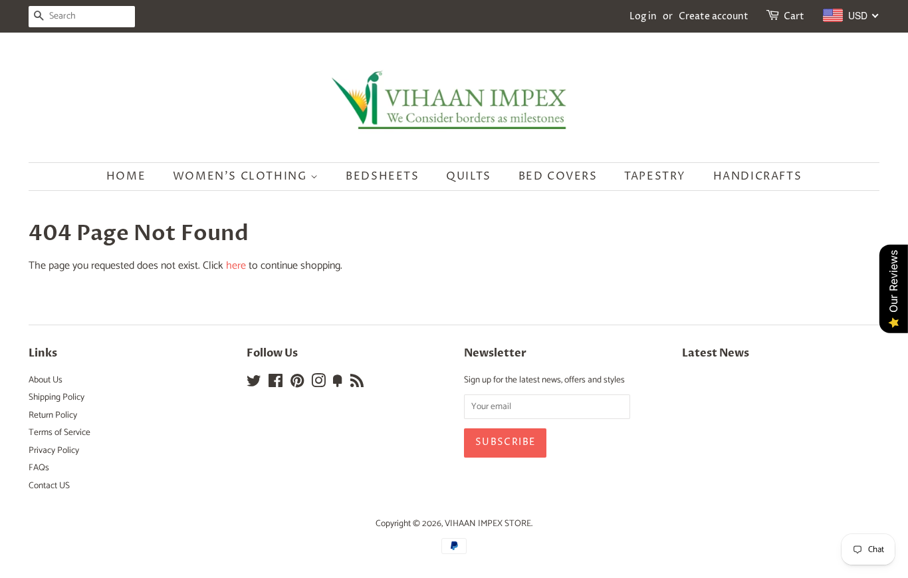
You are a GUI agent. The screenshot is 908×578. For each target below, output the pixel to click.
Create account (713, 16)
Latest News (715, 353)
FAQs (39, 467)
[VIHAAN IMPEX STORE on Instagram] (318, 383)
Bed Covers (558, 176)
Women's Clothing (241, 176)
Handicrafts (757, 176)
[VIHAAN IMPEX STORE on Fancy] (337, 383)
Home (126, 176)
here (236, 266)
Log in (643, 16)
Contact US (49, 485)
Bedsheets (382, 176)
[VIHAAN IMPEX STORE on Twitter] (254, 383)
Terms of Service (59, 432)
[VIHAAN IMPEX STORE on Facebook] (275, 383)
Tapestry (655, 176)
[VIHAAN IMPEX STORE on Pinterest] (297, 383)
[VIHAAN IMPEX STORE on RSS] (357, 383)
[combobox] (851, 15)
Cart (794, 16)
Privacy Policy (54, 450)
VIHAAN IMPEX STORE (488, 523)
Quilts (468, 176)
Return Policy (53, 415)
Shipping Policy (56, 397)
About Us (45, 379)
